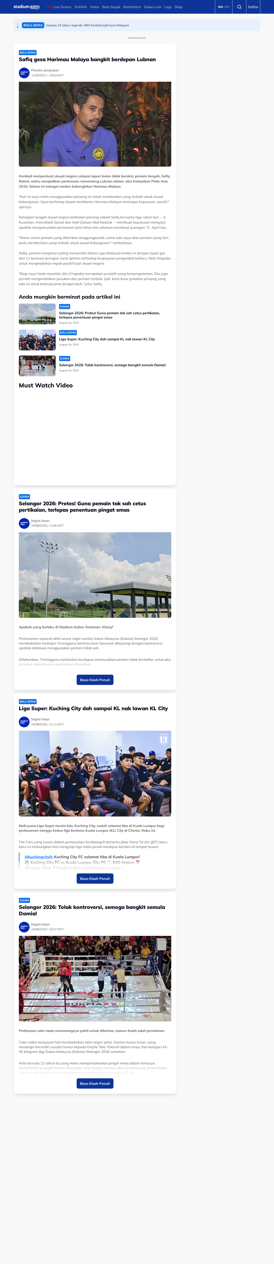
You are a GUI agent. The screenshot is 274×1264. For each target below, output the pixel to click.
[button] (17, 23)
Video (94, 7)
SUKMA (80, 7)
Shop (178, 7)
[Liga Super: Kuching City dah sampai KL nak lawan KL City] (37, 340)
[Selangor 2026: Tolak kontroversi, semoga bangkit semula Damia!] (37, 366)
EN (227, 7)
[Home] (26, 7)
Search (239, 7)
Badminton (132, 7)
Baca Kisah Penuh (95, 680)
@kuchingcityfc (39, 856)
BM (220, 7)
